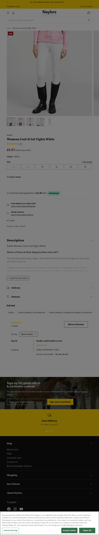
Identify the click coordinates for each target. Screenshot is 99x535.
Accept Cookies (69, 530)
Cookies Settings (10, 530)
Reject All (87, 530)
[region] (49, 523)
